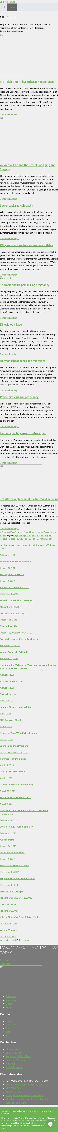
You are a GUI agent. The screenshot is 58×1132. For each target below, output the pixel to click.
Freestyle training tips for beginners (19, 639)
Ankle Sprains (7, 839)
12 (32, 535)
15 (3, 538)
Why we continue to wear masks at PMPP (26, 245)
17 (19, 538)
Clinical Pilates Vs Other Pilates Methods (21, 917)
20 (43, 538)
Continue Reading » (9, 114)
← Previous (5, 940)
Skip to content (7, 1)
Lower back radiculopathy (16, 205)
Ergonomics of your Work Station (17, 878)
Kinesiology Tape (11, 324)
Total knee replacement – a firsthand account (29, 499)
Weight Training (8, 930)
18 (27, 538)
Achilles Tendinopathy (11, 681)
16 (11, 538)
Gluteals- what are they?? (13, 613)
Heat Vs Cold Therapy (11, 891)
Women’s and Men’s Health (14, 652)
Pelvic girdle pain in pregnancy (19, 397)
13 (40, 535)
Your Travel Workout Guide (14, 865)
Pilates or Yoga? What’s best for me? (19, 733)
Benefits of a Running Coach (14, 587)
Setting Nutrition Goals (12, 574)
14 (48, 535)
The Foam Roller (8, 904)
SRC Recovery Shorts (11, 720)
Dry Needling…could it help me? (16, 826)
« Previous (5, 531)
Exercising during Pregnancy (14, 745)
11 (25, 535)
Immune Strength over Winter (15, 707)
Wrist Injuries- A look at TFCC (15, 797)
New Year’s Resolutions (12, 852)
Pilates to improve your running (16, 784)
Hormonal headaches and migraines (22, 360)
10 (17, 535)
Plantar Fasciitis (8, 626)
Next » (50, 538)
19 (35, 538)
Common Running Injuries (13, 758)
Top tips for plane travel (12, 771)
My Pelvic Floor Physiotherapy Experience (27, 81)
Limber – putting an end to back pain (23, 433)
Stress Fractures (8, 694)
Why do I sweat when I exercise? (17, 600)
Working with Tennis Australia (15, 561)
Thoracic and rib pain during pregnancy (24, 284)
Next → (25, 940)
